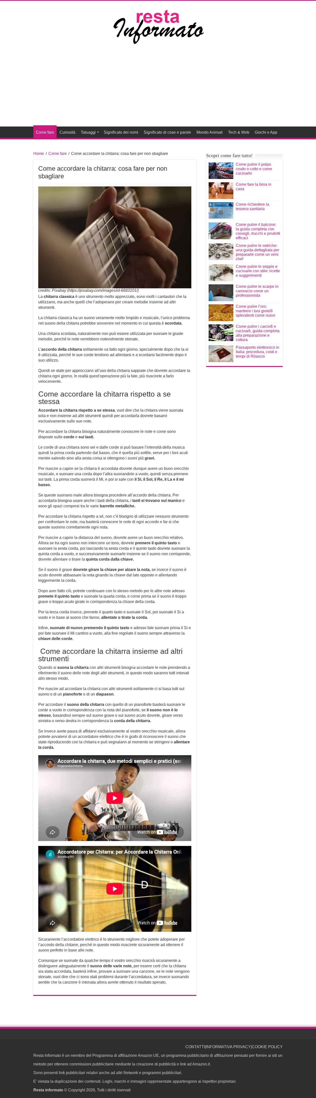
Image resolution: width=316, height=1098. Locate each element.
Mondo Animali (210, 132)
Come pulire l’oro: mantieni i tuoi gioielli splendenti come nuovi (255, 310)
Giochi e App (266, 132)
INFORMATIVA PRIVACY (228, 1047)
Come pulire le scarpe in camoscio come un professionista (257, 290)
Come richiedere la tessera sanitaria (252, 206)
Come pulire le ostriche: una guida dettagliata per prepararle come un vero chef (257, 252)
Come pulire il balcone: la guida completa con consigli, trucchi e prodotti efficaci (258, 231)
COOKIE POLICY (267, 1047)
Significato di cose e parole (167, 132)
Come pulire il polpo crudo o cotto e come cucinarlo (254, 168)
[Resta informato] (158, 26)
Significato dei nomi (121, 132)
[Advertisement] (158, 89)
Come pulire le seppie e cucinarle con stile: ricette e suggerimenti (258, 270)
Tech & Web (238, 132)
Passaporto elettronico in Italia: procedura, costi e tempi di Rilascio (257, 351)
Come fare (45, 132)
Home (38, 153)
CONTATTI (195, 1047)
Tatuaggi (88, 132)
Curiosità (67, 132)
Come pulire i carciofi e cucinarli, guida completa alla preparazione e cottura (257, 333)
